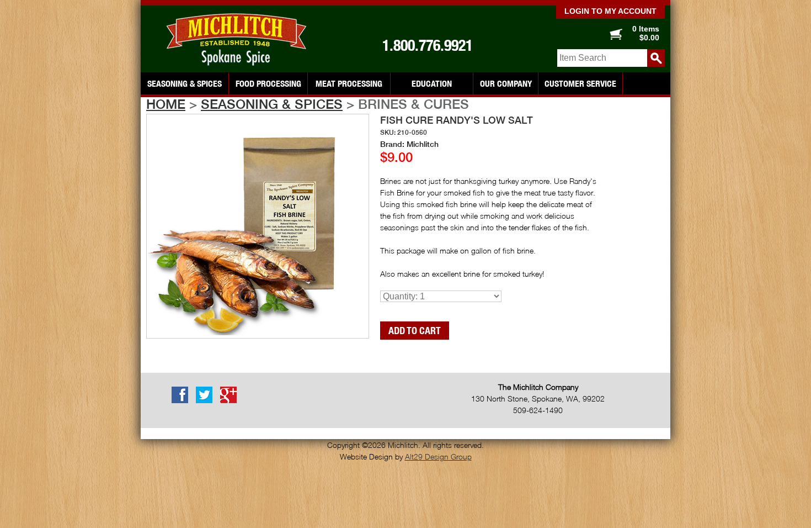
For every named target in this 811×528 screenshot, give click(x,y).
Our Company (506, 83)
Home (165, 104)
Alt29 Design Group (438, 456)
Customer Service (580, 83)
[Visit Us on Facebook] (183, 401)
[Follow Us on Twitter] (207, 401)
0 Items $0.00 (645, 33)
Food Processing (268, 83)
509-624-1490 (538, 410)
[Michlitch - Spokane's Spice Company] (240, 39)
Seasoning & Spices (184, 83)
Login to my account (610, 11)
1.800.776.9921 (427, 45)
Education (432, 83)
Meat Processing (349, 83)
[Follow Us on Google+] (231, 401)
